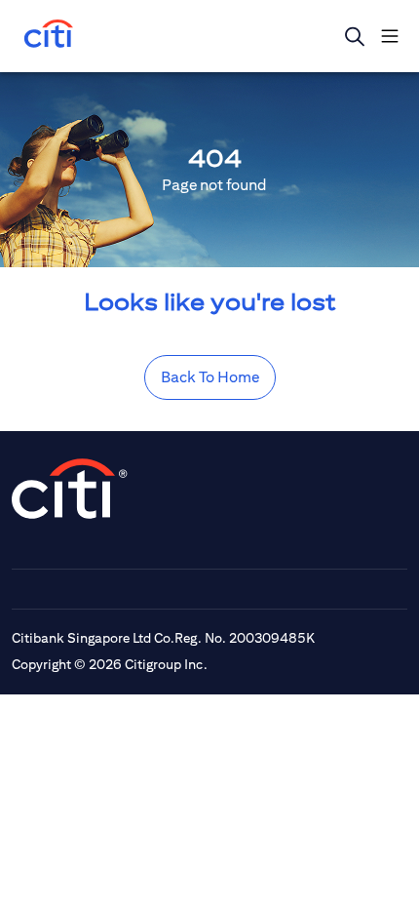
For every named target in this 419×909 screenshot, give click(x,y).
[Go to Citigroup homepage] (70, 488)
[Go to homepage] (49, 35)
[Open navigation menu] (389, 36)
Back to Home (210, 377)
